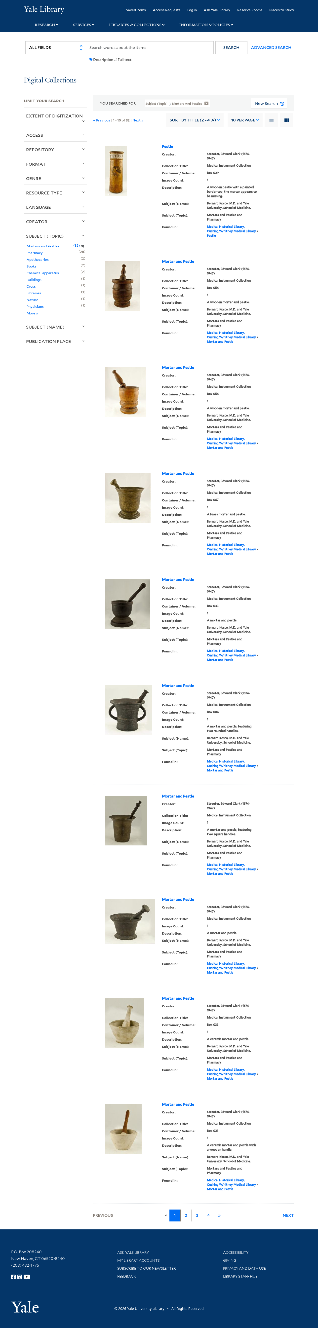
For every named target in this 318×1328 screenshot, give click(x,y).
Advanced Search (271, 47)
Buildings (34, 279)
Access (34, 135)
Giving (229, 1260)
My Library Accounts (138, 1260)
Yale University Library (44, 9)
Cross (31, 286)
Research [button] (45, 24)
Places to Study (281, 9)
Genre (33, 178)
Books (32, 266)
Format (36, 164)
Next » (138, 120)
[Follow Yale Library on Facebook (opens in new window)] (13, 1277)
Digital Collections (50, 80)
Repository (40, 149)
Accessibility (235, 1252)
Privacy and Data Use (244, 1268)
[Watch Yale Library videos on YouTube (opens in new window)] (27, 1277)
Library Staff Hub (240, 1276)
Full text (124, 60)
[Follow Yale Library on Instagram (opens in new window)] (19, 1277)
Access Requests (166, 9)
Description (103, 60)
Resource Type (44, 193)
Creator (36, 222)
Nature (32, 299)
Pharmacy (35, 252)
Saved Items (136, 9)
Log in (192, 9)
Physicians (35, 306)
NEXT (288, 1215)
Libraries (34, 293)
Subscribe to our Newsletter (146, 1268)
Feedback (126, 1276)
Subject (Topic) (45, 236)
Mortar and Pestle (178, 261)
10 (243, 120)
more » (32, 313)
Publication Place (48, 341)
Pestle (167, 146)
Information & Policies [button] (204, 24)
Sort (193, 120)
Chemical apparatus (43, 272)
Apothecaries (38, 259)
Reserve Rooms (249, 9)
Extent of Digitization (54, 116)
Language (38, 207)
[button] (231, 47)
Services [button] (82, 24)
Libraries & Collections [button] (135, 24)
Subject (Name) (45, 327)
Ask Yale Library (217, 9)
